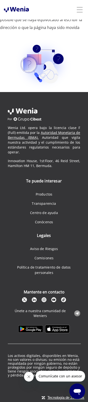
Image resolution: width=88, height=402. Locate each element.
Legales (44, 235)
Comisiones (44, 258)
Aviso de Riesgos (44, 248)
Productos (44, 194)
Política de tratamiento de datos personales (44, 270)
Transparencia (44, 203)
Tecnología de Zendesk (65, 397)
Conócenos (44, 222)
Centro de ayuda (44, 212)
